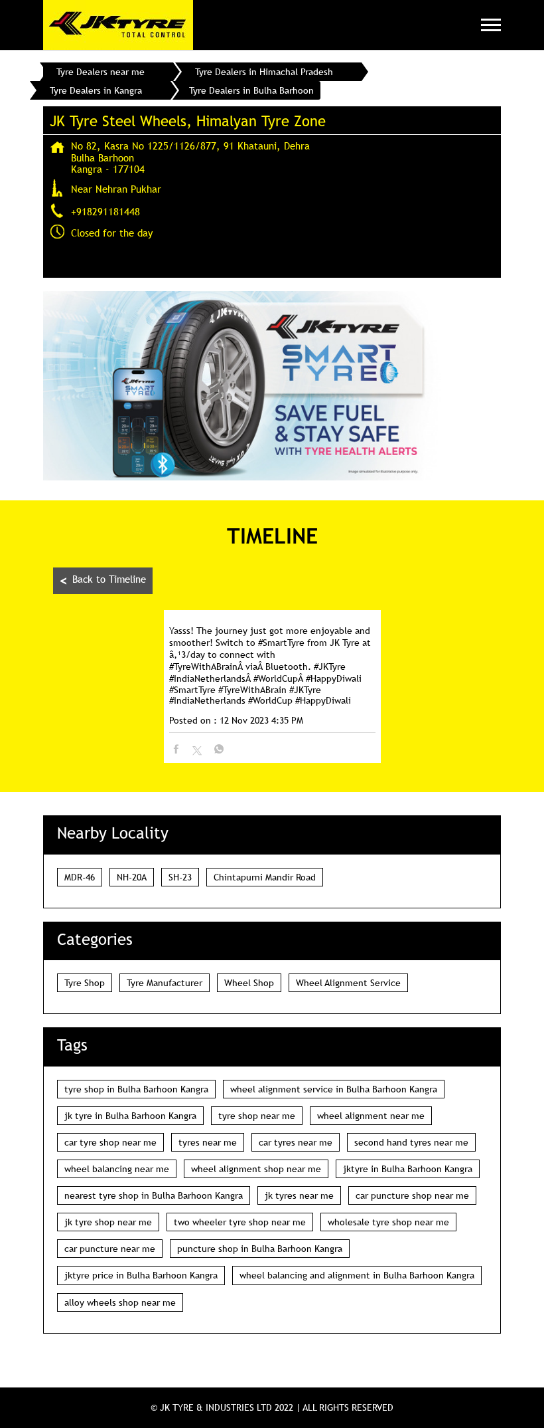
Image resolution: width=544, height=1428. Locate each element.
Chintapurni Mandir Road (265, 877)
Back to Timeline (103, 580)
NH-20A (132, 877)
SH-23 (180, 877)
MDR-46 (79, 877)
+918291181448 (105, 211)
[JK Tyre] (118, 25)
